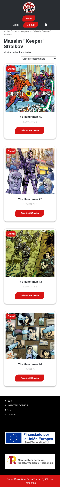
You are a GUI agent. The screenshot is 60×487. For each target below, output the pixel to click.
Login (15, 25)
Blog (9, 410)
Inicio (6, 31)
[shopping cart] (46, 25)
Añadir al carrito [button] (30, 130)
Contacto (11, 414)
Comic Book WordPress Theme (24, 479)
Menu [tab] (29, 18)
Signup (31, 25)
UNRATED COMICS (17, 405)
